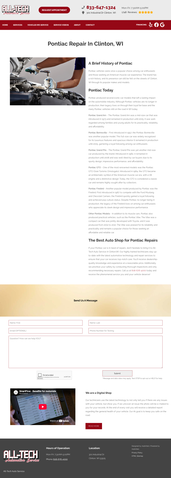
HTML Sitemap (137, 456)
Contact (90, 25)
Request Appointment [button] (54, 10)
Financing (141, 25)
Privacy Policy (137, 453)
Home (5, 25)
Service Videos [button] (61, 25)
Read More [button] (93, 426)
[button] (150, 24)
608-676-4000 (139, 270)
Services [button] (17, 25)
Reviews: (129, 12)
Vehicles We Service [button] (37, 25)
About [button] (77, 25)
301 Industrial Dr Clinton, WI (101, 12)
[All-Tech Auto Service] (16, 10)
